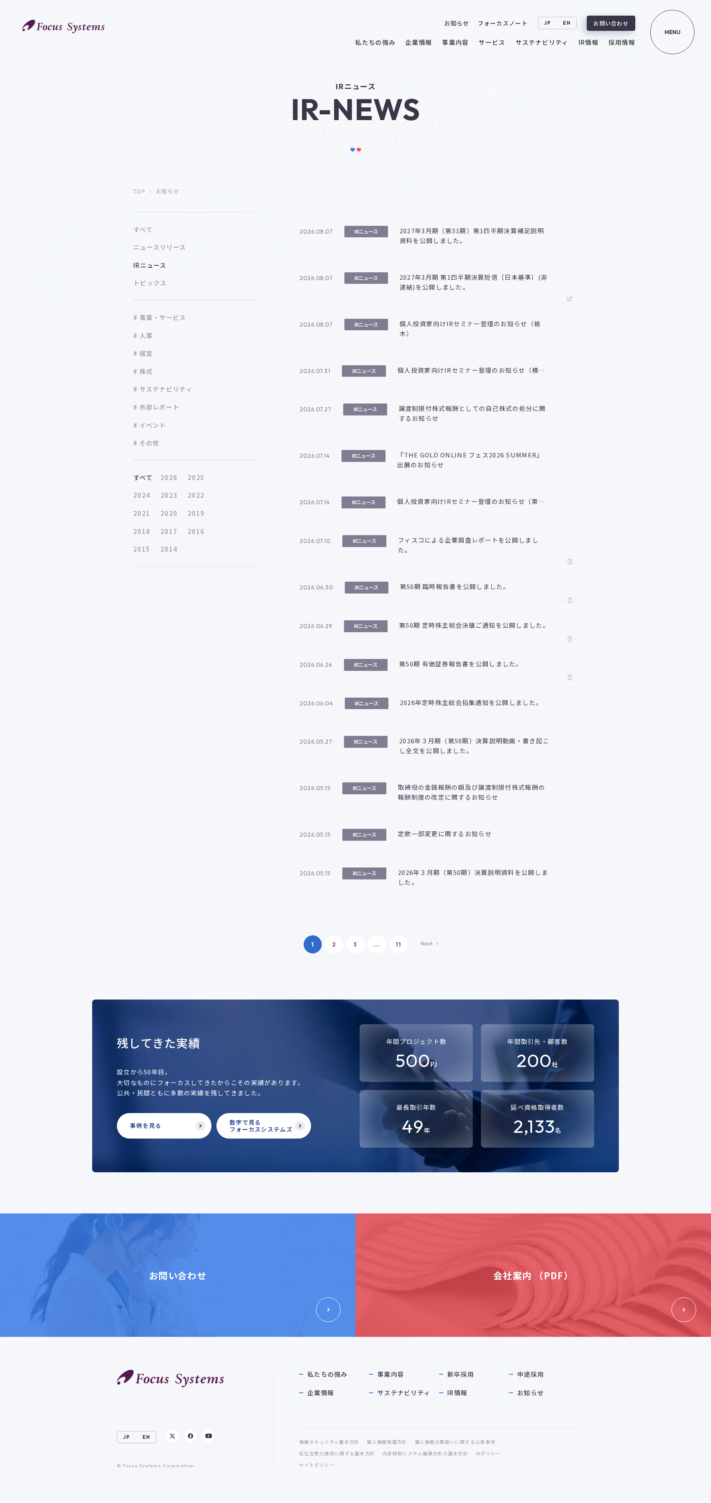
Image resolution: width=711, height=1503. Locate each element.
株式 (146, 371)
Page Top (687, 1488)
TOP (139, 191)
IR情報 (457, 1392)
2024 (141, 495)
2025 (196, 477)
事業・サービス (162, 317)
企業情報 (320, 1392)
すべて (143, 477)
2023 (168, 495)
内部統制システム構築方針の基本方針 (425, 1453)
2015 (141, 549)
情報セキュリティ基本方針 (329, 1441)
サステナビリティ (166, 389)
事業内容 (390, 1374)
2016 (196, 531)
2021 (141, 513)
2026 (168, 477)
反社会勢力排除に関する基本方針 (337, 1453)
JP (547, 23)
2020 (168, 513)
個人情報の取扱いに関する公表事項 (455, 1441)
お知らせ (530, 1392)
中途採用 (530, 1374)
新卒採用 (460, 1374)
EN (567, 23)
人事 (146, 335)
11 (398, 944)
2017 (168, 531)
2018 (141, 531)
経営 (146, 353)
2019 (196, 513)
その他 (149, 442)
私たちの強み (327, 1374)
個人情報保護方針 (387, 1441)
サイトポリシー (317, 1464)
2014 (168, 549)
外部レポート (159, 407)
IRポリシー (488, 1453)
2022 (196, 495)
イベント (152, 425)
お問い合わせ (611, 23)
